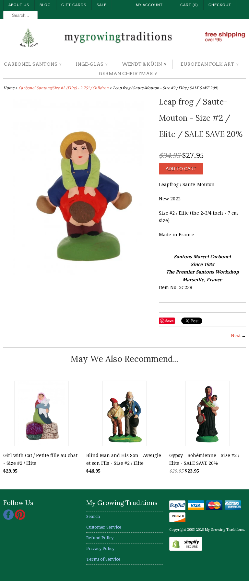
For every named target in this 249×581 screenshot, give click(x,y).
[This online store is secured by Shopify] (185, 549)
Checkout (219, 5)
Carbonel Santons (32, 64)
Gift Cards (73, 5)
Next (236, 335)
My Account (149, 5)
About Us (18, 5)
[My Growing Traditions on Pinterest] (20, 518)
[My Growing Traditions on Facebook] (9, 518)
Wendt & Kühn (144, 64)
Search (93, 516)
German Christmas (128, 73)
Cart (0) (189, 5)
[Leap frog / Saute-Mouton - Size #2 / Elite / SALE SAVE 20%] (77, 275)
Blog (45, 5)
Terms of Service (103, 559)
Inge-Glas (91, 64)
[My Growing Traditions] (124, 38)
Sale (102, 5)
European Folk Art (209, 64)
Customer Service (103, 527)
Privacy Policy (100, 548)
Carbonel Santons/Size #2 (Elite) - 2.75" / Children (63, 88)
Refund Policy (99, 537)
